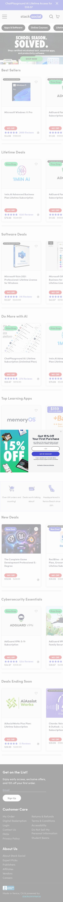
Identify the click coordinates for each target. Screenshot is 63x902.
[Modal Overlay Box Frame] (31, 451)
